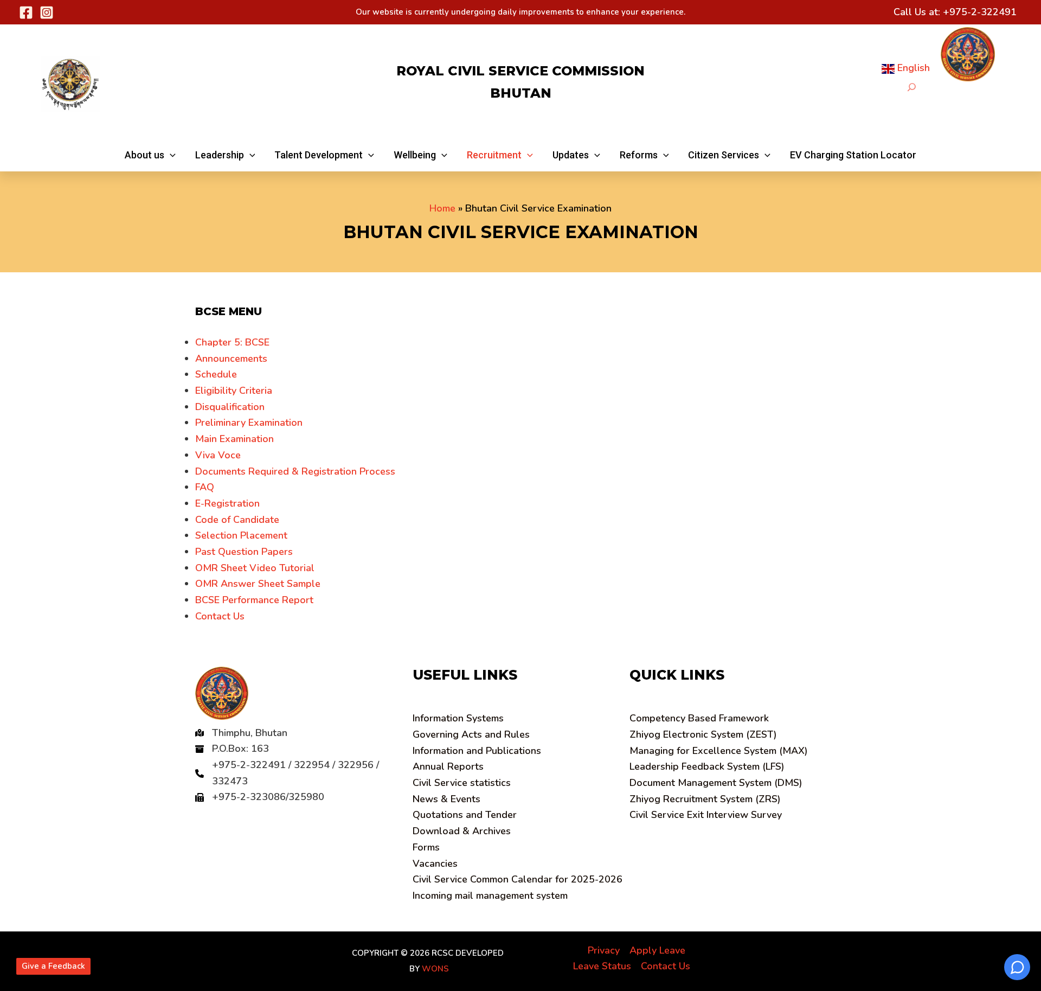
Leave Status (602, 966)
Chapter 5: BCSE (232, 342)
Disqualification (230, 406)
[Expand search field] (911, 87)
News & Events (446, 798)
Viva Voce (218, 455)
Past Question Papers (244, 551)
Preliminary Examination (249, 422)
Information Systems (458, 718)
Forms (426, 847)
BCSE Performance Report (254, 599)
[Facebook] (26, 12)
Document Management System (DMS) (715, 782)
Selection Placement (241, 535)
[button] (150, 155)
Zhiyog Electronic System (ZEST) (703, 734)
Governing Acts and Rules (471, 734)
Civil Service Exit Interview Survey (705, 814)
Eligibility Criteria (233, 390)
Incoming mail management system (490, 895)
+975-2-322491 (980, 11)
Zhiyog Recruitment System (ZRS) (705, 798)
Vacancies (435, 863)
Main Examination (234, 438)
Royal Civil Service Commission (520, 71)
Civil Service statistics (462, 782)
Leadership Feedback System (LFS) (707, 766)
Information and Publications (477, 750)
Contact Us (220, 616)
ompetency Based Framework (699, 718)
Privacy (604, 950)
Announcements (231, 358)
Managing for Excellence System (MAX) (718, 750)
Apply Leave (657, 950)
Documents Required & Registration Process (295, 471)
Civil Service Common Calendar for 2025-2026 (517, 879)
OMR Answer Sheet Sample (257, 583)
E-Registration (227, 503)
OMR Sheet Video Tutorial (254, 567)
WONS (435, 968)
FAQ (204, 487)
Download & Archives (462, 830)
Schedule (216, 374)
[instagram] (47, 12)
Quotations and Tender (465, 814)
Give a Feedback (53, 966)
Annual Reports (448, 766)
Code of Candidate (237, 519)
